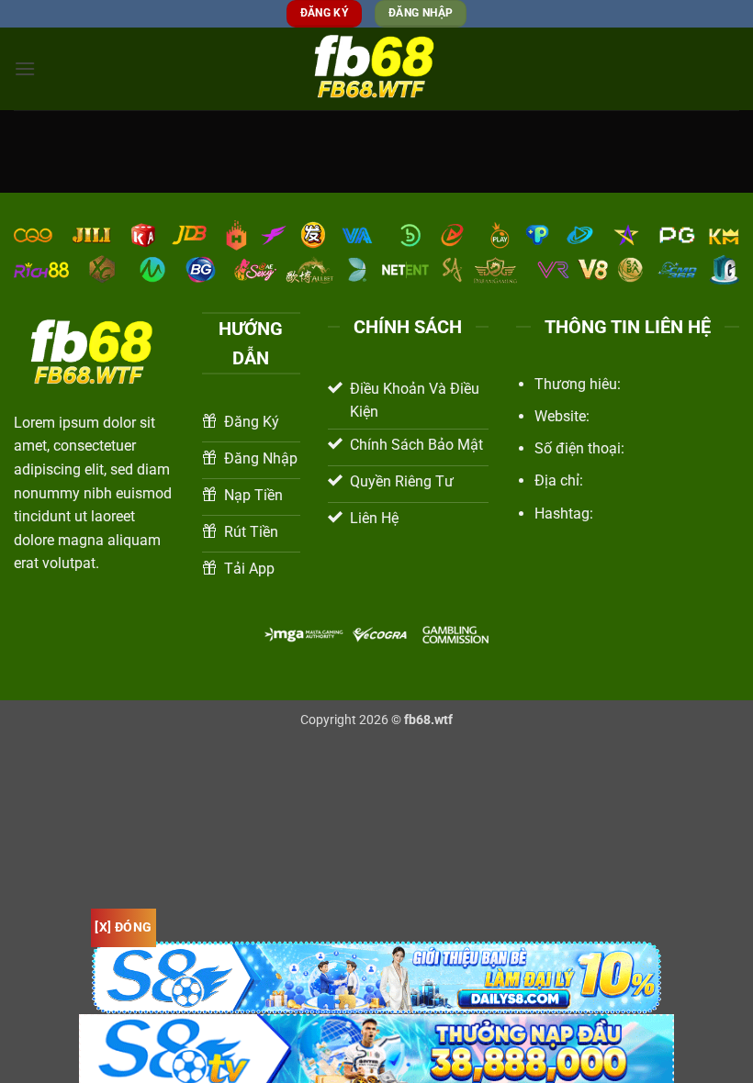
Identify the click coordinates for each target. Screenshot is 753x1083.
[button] (25, 68)
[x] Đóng (123, 927)
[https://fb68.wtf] (376, 69)
